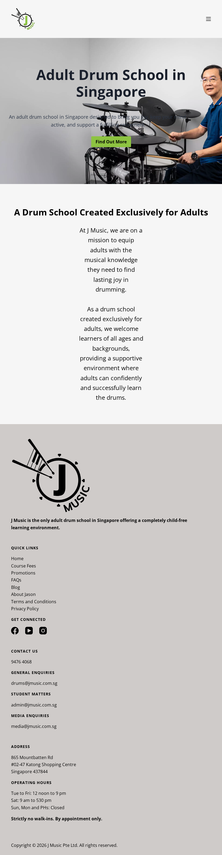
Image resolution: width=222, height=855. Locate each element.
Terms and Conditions (33, 602)
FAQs (16, 580)
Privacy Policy (25, 609)
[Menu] (208, 19)
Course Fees (23, 566)
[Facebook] (15, 630)
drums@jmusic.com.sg (34, 683)
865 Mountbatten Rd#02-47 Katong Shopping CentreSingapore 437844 (43, 764)
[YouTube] (29, 630)
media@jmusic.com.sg (34, 726)
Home (17, 559)
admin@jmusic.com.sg (34, 705)
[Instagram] (43, 630)
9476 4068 (21, 662)
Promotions (23, 573)
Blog (15, 587)
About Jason (23, 594)
